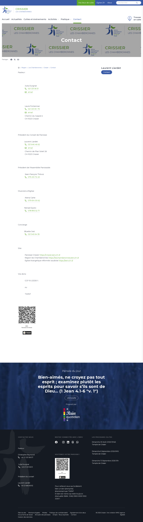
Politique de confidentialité (58, 513)
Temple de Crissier (99, 444)
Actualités (16, 19)
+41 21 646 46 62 (27, 486)
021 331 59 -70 (34, 109)
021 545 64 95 (34, 234)
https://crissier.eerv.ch (49, 255)
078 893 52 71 (34, 211)
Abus (109, 3)
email (30, 92)
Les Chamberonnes (24, 11)
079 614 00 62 (34, 200)
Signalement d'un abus (78, 513)
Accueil (5, 19)
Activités (52, 19)
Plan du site (22, 513)
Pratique (65, 19)
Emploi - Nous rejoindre (61, 515)
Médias (44, 513)
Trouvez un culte (137, 18)
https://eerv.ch (65, 261)
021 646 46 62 (34, 144)
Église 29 (100, 3)
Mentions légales (34, 513)
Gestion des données (25, 517)
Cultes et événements (35, 19)
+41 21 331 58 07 (27, 457)
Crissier (22, 9)
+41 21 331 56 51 (27, 467)
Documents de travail (25, 515)
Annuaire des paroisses (42, 515)
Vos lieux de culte (86, 3)
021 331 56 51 (33, 89)
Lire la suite (71, 398)
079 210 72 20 (34, 177)
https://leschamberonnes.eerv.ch (63, 258)
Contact (77, 19)
